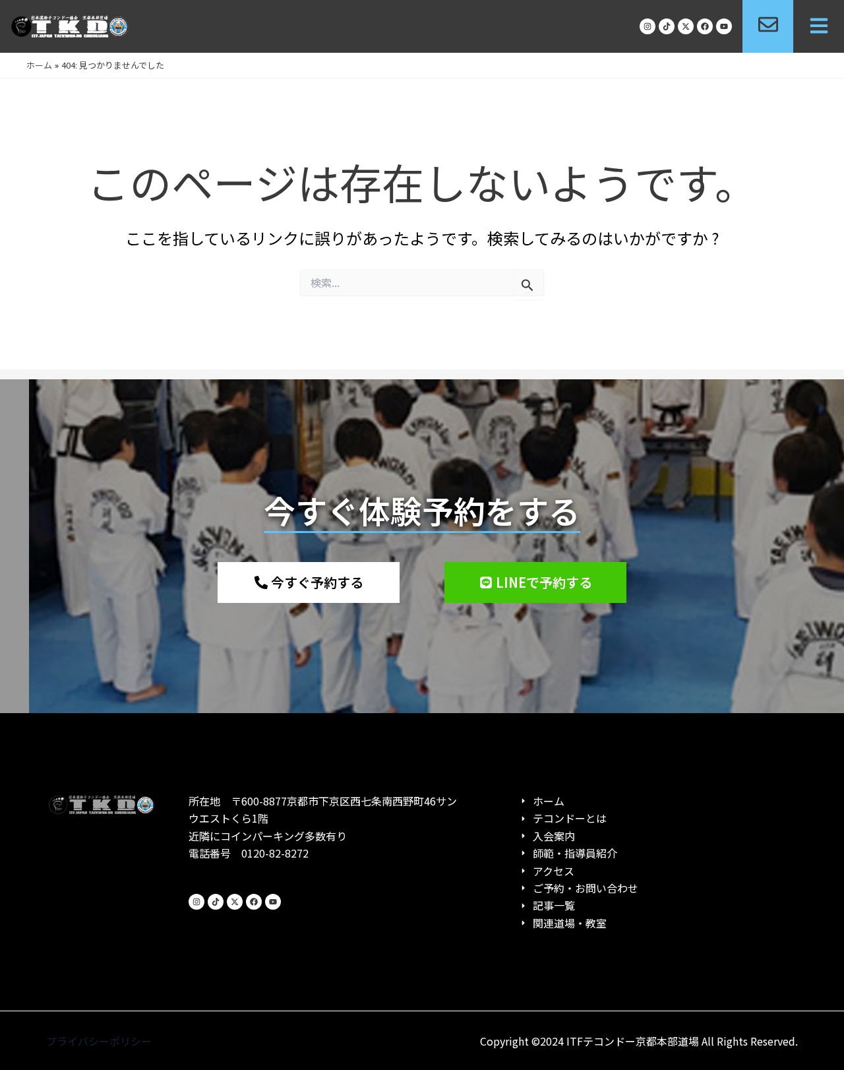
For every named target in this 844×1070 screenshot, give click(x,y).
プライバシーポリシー (99, 1041)
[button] (818, 26)
